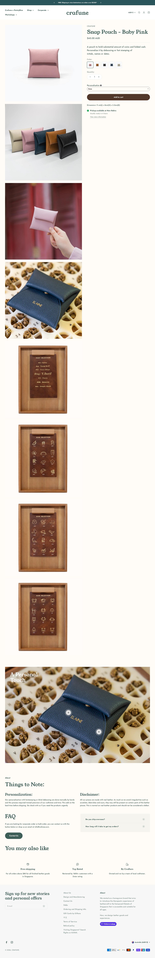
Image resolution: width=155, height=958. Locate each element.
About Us (67, 893)
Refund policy (68, 925)
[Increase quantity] (99, 76)
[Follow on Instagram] (11, 942)
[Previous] (54, 2)
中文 (65, 917)
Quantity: (90, 72)
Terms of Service (70, 921)
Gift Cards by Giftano (72, 913)
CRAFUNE (91, 26)
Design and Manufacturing (74, 897)
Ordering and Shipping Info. (74, 909)
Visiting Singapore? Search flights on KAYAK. (74, 931)
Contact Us (13, 835)
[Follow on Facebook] (6, 942)
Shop (29, 10)
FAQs (65, 905)
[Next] (100, 2)
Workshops (10, 14)
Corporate (42, 10)
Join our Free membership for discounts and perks (77, 3)
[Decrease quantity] (90, 76)
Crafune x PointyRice (14, 10)
